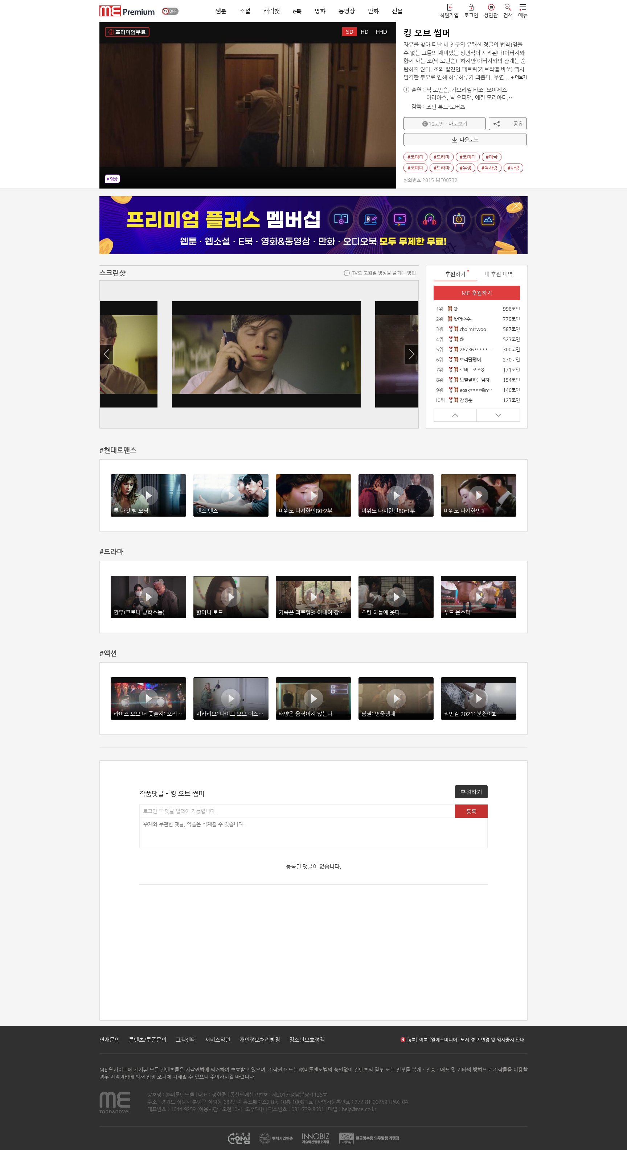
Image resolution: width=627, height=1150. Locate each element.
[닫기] (516, 206)
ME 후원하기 (477, 293)
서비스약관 (217, 1040)
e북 (297, 11)
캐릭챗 (271, 11)
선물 (397, 11)
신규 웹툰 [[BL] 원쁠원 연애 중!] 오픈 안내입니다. (457, 1039)
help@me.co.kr (359, 1109)
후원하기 (471, 792)
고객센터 (186, 1040)
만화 (373, 11)
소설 (244, 11)
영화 (320, 11)
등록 (471, 811)
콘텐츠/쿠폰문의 (148, 1040)
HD (365, 32)
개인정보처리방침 (259, 1040)
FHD (381, 32)
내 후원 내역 (498, 274)
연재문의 (109, 1040)
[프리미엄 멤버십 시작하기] (313, 225)
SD (349, 32)
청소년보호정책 (307, 1040)
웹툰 (221, 11)
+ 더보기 (519, 77)
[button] (106, 354)
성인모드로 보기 (170, 11)
